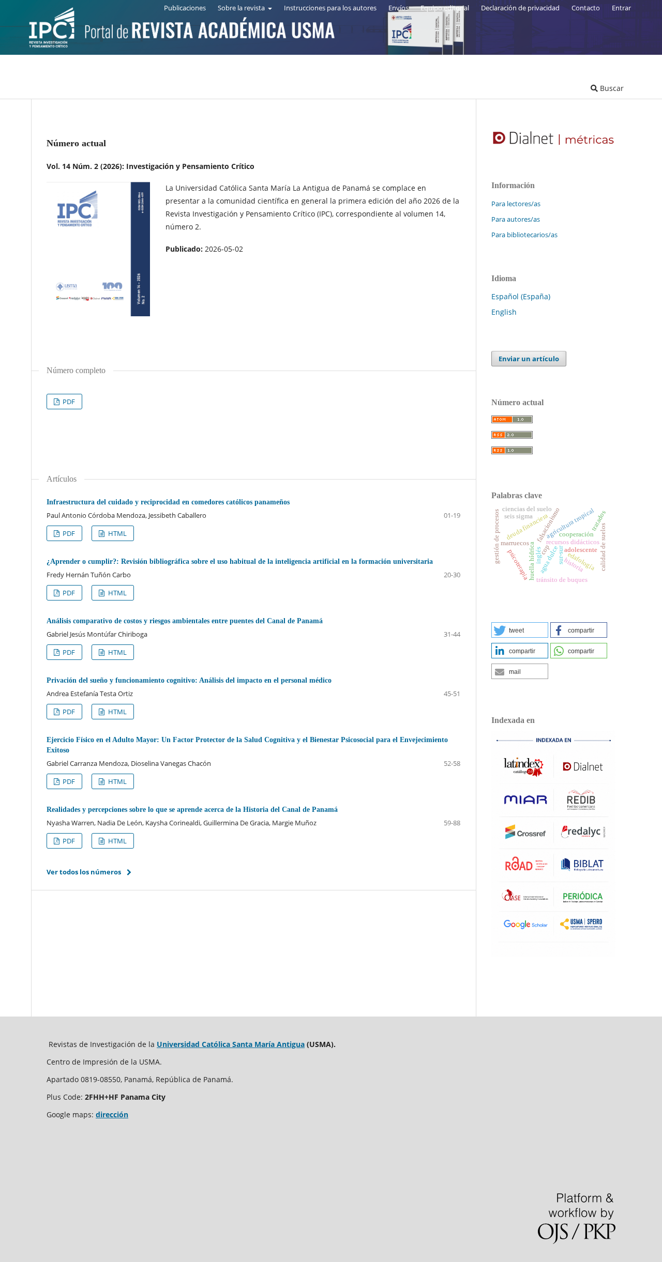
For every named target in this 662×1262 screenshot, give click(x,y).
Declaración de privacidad (520, 7)
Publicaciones (185, 7)
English (504, 312)
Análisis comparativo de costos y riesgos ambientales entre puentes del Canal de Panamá (185, 621)
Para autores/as (515, 219)
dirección (112, 1114)
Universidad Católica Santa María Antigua (231, 1044)
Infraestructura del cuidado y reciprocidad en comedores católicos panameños (168, 502)
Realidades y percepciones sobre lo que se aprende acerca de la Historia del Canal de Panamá (192, 809)
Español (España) (520, 296)
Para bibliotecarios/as (524, 234)
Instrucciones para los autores (330, 7)
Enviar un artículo (529, 358)
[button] (519, 630)
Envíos (398, 7)
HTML (117, 533)
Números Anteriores (135, 88)
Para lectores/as (515, 203)
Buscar (611, 88)
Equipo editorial (444, 7)
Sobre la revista (242, 7)
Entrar (621, 7)
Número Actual (57, 88)
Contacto (585, 7)
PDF (68, 401)
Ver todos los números (84, 871)
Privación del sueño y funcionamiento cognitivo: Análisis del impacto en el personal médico (189, 680)
